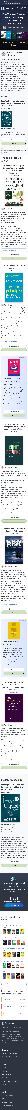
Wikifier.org (15, 1031)
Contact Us (5, 1078)
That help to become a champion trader (14, 961)
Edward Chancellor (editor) (15, 434)
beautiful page (11, 889)
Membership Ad (22, 357)
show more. (11, 136)
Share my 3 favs (14, 905)
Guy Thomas (20, 27)
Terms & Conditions (8, 1102)
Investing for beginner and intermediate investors (14, 949)
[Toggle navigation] (25, 8)
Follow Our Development (9, 1057)
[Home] (7, 8)
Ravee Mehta (14, 692)
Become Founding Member (10, 1081)
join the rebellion (21, 150)
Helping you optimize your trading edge (14, 972)
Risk (4, 1013)
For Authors (5, 1071)
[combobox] (17, 8)
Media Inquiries (6, 1074)
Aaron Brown (14, 533)
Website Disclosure (8, 1105)
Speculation (6, 999)
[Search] (17, 8)
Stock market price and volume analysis (14, 938)
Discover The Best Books (9, 1053)
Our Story (5, 1068)
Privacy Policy (6, 1099)
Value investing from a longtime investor (12, 926)
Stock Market (7, 1006)
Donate (4, 1084)
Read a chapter (15, 140)
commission (22, 148)
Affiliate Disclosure (7, 1095)
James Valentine (15, 175)
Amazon (14, 143)
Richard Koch (14, 270)
